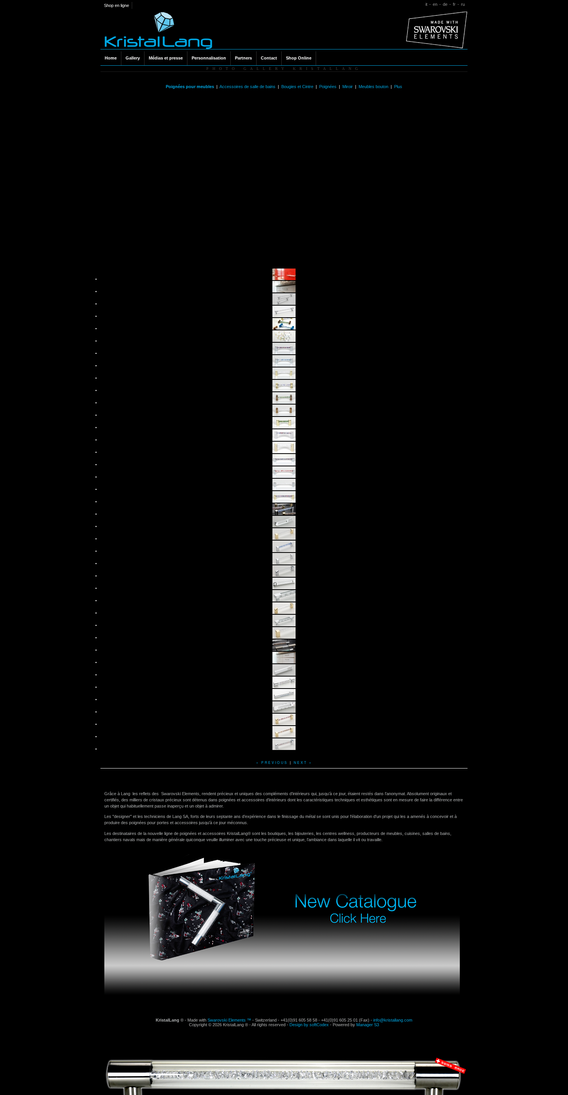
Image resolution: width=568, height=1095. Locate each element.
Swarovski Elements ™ (229, 1020)
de (445, 4)
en (435, 4)
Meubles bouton (374, 86)
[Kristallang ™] (158, 47)
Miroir (348, 86)
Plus (398, 86)
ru (463, 4)
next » (303, 762)
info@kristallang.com (392, 1020)
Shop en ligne (116, 5)
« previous (272, 762)
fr (454, 4)
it (426, 4)
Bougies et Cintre (298, 86)
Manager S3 (367, 1024)
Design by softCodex (309, 1024)
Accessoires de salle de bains (248, 86)
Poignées (328, 86)
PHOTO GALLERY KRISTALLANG (284, 68)
